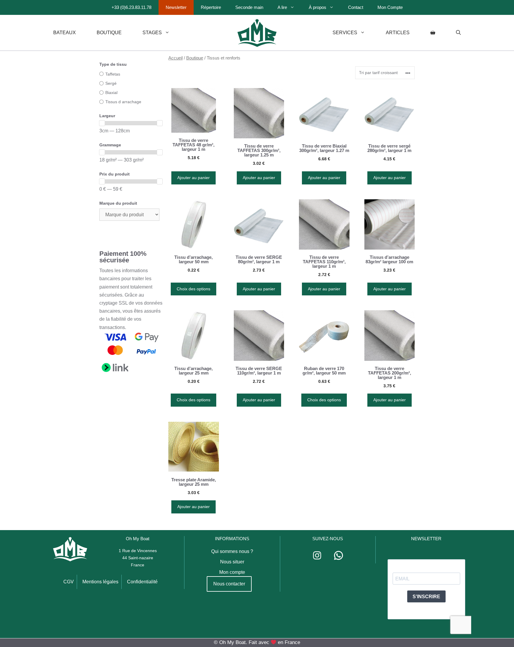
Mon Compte (390, 7)
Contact (355, 7)
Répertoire (211, 7)
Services (345, 32)
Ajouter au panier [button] (193, 177)
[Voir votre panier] (433, 33)
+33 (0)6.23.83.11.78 (131, 7)
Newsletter (176, 7)
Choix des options (193, 288)
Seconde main (249, 7)
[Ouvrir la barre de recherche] (458, 33)
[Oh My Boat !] (257, 33)
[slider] (102, 123)
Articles (398, 32)
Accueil (175, 58)
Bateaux (64, 32)
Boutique (109, 32)
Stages (152, 32)
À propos (317, 7)
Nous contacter (229, 583)
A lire (282, 7)
